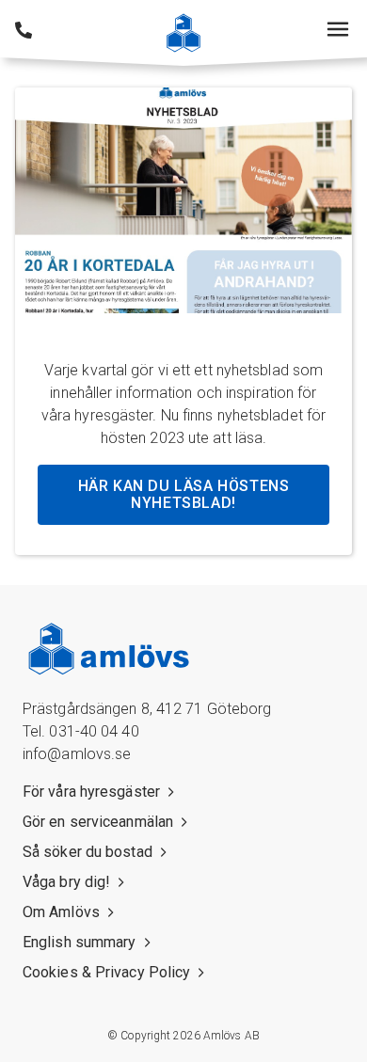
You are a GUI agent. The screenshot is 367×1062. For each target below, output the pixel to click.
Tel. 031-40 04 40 (81, 731)
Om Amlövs (61, 912)
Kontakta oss (23, 30)
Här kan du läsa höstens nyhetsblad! (184, 494)
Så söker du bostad (87, 852)
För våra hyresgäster (91, 791)
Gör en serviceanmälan (98, 822)
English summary (79, 942)
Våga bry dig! (66, 882)
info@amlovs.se (77, 754)
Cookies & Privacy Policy (106, 972)
